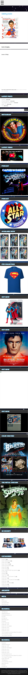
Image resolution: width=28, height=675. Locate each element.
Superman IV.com (5, 630)
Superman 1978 (5, 624)
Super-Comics (5, 562)
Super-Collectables (6, 561)
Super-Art (4, 559)
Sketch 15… (4, 104)
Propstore (4, 621)
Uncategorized (5, 585)
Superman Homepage (7, 626)
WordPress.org (5, 604)
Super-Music (4, 567)
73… (2, 105)
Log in (3, 599)
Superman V (4, 581)
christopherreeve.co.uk (7, 615)
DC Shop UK (4, 618)
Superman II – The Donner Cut (8, 576)
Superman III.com (5, 629)
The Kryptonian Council (7, 633)
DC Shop (4, 616)
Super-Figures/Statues (7, 565)
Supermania (4, 584)
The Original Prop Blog (7, 635)
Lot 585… (4, 99)
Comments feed (5, 602)
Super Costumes (5, 622)
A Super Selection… (6, 101)
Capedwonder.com (6, 613)
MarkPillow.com (5, 619)
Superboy (4, 571)
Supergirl (4, 573)
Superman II (4, 575)
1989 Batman (5, 612)
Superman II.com (5, 627)
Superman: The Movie (6, 582)
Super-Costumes (5, 564)
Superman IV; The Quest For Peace (9, 579)
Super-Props (4, 568)
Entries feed (4, 601)
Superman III (4, 578)
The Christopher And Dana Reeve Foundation (12, 632)
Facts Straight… (5, 47)
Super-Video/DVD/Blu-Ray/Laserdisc (10, 570)
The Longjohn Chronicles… (7, 102)
